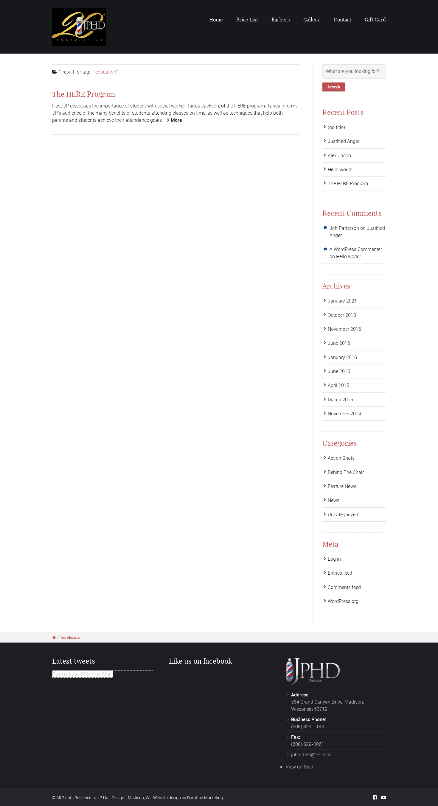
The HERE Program (83, 94)
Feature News (342, 486)
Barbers (280, 19)
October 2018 (342, 315)
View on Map (299, 766)
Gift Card (375, 19)
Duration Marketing (205, 797)
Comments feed (344, 587)
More (176, 120)
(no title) (336, 127)
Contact (342, 19)
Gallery (311, 19)
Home (216, 19)
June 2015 (339, 371)
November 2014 (344, 413)
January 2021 (342, 300)
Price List (247, 19)
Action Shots (341, 458)
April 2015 (338, 385)
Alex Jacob (339, 155)
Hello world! (340, 169)
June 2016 (339, 343)
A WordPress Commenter (356, 249)
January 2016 (342, 357)
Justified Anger (343, 141)
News (333, 500)
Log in (334, 559)
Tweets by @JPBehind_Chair (82, 674)
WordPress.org (343, 601)
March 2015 (340, 399)
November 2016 (344, 329)
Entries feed (340, 573)
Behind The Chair (346, 472)
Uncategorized (343, 514)
